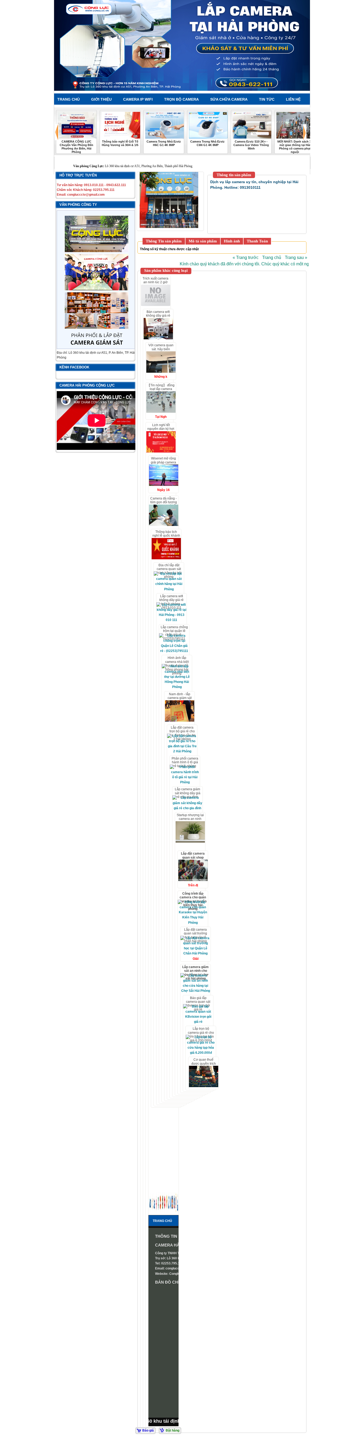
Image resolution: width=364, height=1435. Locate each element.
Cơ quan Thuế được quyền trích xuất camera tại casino (203, 1065)
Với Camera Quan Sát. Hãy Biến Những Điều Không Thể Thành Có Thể (161, 351)
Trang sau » (296, 257)
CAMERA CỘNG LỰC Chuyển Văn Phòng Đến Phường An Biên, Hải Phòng (76, 147)
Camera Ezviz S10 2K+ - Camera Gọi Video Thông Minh (251, 145)
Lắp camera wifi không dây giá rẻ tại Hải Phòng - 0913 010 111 (171, 602)
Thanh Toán (257, 241)
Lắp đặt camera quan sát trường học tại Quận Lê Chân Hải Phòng (195, 935)
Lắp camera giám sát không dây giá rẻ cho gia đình (187, 793)
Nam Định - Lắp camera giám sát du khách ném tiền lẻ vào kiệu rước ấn (179, 699)
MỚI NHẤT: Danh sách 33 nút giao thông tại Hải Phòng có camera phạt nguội (295, 147)
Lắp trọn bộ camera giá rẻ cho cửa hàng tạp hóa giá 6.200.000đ (201, 1034)
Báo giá (148, 1430)
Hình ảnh (232, 241)
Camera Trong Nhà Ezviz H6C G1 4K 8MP (164, 143)
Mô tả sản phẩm (203, 241)
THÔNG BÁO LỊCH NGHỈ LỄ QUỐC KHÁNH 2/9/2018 (166, 535)
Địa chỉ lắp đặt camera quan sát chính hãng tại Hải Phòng (169, 571)
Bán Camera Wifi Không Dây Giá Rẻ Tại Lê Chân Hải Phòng (158, 317)
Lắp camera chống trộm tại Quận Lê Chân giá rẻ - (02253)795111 (174, 632)
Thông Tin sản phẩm (164, 241)
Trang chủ (271, 257)
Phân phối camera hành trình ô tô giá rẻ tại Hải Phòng (185, 762)
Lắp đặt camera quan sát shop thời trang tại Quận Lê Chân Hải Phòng (193, 859)
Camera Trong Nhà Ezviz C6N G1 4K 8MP (207, 143)
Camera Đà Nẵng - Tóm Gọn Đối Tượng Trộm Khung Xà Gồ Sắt (163, 504)
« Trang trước (245, 257)
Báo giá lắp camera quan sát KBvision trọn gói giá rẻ (198, 1003)
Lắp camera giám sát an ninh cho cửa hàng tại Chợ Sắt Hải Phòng (195, 972)
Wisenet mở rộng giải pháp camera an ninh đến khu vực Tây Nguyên (163, 464)
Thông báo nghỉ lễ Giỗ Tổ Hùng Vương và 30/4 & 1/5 (120, 143)
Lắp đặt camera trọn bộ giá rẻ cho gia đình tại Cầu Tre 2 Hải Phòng (182, 733)
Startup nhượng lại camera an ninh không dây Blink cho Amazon (190, 820)
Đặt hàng (172, 1430)
